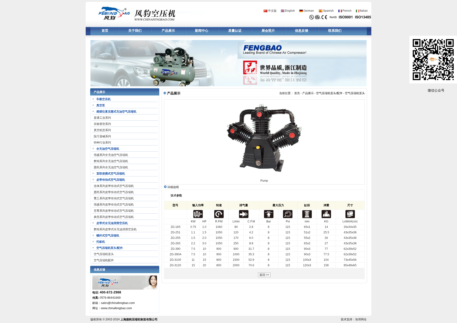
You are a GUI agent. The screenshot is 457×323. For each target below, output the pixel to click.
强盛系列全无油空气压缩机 (111, 155)
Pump (264, 180)
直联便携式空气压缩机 (110, 173)
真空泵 (100, 105)
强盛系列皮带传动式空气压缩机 (114, 204)
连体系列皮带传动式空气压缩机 (114, 186)
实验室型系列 (102, 124)
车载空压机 (103, 99)
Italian (364, 10)
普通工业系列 (102, 117)
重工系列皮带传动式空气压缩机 (114, 198)
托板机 (100, 241)
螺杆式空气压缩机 (107, 235)
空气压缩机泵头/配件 (109, 248)
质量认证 (235, 30)
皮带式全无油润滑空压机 (112, 223)
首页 (105, 30)
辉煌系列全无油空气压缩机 (111, 161)
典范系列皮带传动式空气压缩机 (114, 217)
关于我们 (135, 30)
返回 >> (264, 275)
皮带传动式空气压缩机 (110, 179)
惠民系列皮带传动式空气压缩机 (114, 192)
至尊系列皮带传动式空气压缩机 (114, 210)
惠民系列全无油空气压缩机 (111, 167)
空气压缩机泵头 (104, 254)
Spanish (328, 10)
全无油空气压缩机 (107, 148)
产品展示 (168, 30)
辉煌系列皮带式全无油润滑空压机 (115, 229)
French (347, 10)
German (308, 10)
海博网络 (361, 319)
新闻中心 (201, 30)
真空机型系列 (102, 130)
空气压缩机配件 (104, 260)
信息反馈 (301, 30)
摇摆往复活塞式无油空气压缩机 (116, 111)
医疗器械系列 (102, 136)
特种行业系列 (102, 142)
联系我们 (335, 30)
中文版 (272, 10)
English (290, 10)
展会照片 (268, 30)
